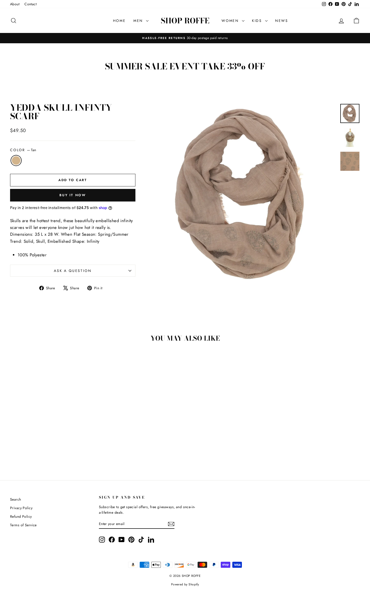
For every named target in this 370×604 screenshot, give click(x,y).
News (281, 20)
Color (23, 149)
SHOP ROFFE (185, 20)
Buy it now (72, 195)
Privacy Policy (21, 507)
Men (139, 20)
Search (15, 499)
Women (231, 20)
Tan (16, 160)
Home (119, 20)
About (14, 4)
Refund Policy (21, 516)
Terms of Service (23, 525)
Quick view (52, 432)
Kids (258, 20)
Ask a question (72, 270)
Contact (30, 4)
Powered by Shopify (185, 584)
